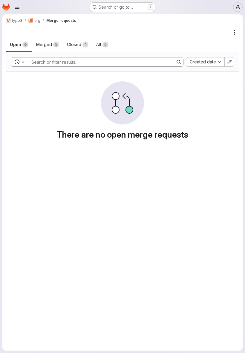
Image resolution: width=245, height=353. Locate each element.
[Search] (178, 62)
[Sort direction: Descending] (229, 62)
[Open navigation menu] (17, 7)
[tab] (19, 44)
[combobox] (205, 62)
